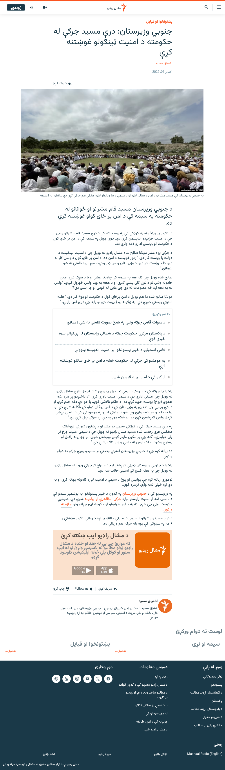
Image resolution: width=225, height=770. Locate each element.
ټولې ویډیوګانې (212, 676)
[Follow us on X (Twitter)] (98, 678)
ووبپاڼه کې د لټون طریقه (151, 721)
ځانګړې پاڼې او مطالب (208, 725)
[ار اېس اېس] (66, 678)
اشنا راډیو (49, 754)
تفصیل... (120, 651)
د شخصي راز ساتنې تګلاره (151, 705)
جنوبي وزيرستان (134, 494)
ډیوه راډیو (104, 754)
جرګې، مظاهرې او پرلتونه (103, 499)
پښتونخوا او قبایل (159, 22)
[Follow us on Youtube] (87, 678)
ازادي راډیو (160, 754)
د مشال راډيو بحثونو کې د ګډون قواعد (143, 685)
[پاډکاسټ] (56, 678)
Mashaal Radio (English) (204, 754)
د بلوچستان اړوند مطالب (206, 709)
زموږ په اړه (160, 676)
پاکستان (217, 701)
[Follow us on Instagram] (77, 678)
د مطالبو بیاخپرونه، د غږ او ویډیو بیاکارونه (146, 695)
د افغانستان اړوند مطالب (206, 693)
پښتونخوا (216, 685)
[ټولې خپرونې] (31, 7)
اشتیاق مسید (163, 63)
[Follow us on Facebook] (108, 678)
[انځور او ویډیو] (44, 7)
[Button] (62, 84)
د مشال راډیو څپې (155, 730)
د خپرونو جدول (212, 717)
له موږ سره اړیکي (156, 713)
